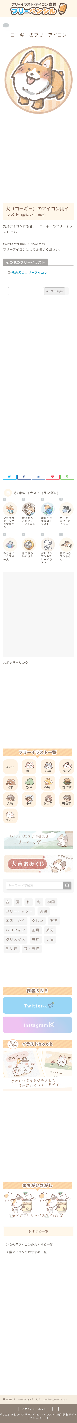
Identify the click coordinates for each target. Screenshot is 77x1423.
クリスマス (15, 939)
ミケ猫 (11, 948)
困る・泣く (15, 920)
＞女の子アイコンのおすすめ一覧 (29, 1244)
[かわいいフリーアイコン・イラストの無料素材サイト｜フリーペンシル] (38, 13)
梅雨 (51, 902)
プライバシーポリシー (35, 1409)
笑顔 (44, 911)
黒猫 (50, 939)
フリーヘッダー (19, 911)
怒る (54, 920)
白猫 (36, 939)
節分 (50, 930)
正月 (36, 930)
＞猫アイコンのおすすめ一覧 (26, 1252)
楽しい (37, 920)
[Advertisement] (38, 155)
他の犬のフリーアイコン (29, 272)
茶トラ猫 (32, 948)
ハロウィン (15, 930)
